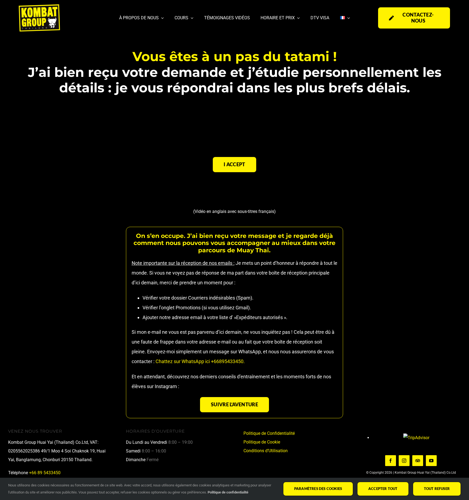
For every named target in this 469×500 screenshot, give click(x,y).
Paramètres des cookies (318, 488)
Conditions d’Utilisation (265, 450)
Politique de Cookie (261, 442)
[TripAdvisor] (417, 460)
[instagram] (404, 460)
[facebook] (390, 460)
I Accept (234, 164)
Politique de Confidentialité (269, 433)
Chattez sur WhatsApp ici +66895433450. (199, 361)
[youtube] (431, 460)
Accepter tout (383, 488)
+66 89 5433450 (45, 472)
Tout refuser (437, 488)
